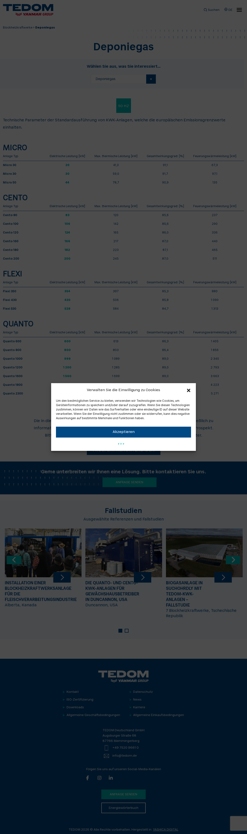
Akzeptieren (124, 432)
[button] (188, 390)
